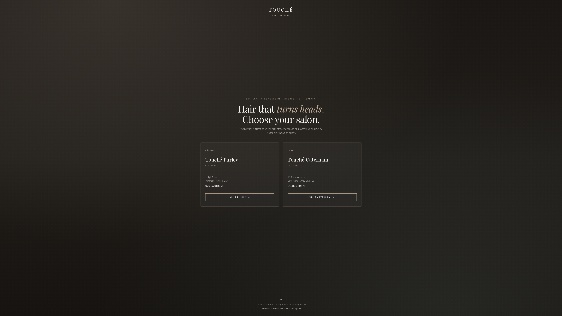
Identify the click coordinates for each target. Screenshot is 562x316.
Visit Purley (240, 197)
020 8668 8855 (214, 185)
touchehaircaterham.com (272, 309)
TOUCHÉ (281, 11)
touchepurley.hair (293, 309)
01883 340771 (296, 185)
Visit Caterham (322, 197)
